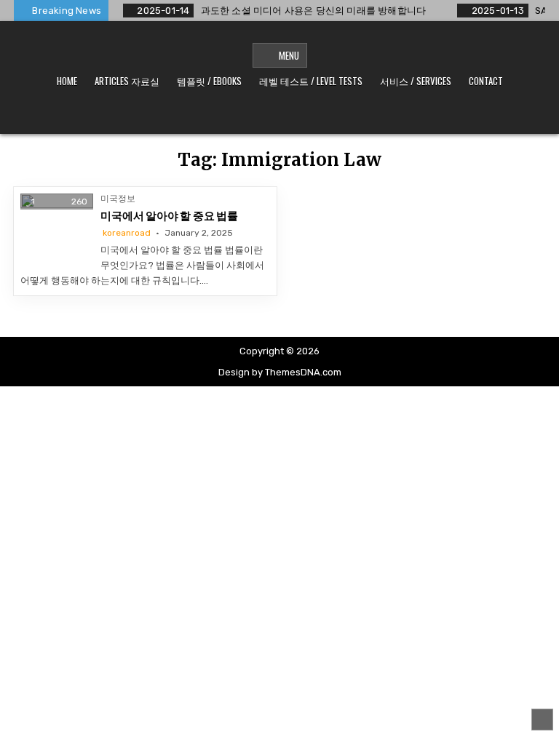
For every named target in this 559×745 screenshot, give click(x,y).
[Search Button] (345, 114)
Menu (289, 55)
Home (67, 80)
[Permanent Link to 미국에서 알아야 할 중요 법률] (56, 230)
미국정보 (117, 199)
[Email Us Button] (301, 114)
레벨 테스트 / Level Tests (310, 80)
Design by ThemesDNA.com (279, 372)
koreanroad (127, 232)
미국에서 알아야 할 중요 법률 (169, 216)
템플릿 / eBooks (209, 80)
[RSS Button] (323, 114)
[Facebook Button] (235, 114)
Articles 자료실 (127, 80)
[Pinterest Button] (257, 114)
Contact (486, 80)
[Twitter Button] (214, 114)
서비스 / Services (415, 80)
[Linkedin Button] (279, 114)
